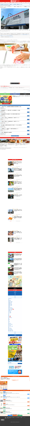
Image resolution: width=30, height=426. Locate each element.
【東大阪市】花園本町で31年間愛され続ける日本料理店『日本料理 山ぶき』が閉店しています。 (18, 210)
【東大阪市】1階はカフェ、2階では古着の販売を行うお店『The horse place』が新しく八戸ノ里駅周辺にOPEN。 (18, 195)
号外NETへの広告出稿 (15, 417)
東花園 (3, 148)
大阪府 (9, 5)
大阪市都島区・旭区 (10, 303)
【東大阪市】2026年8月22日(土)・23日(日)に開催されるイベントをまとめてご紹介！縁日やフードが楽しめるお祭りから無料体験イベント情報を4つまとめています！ (18, 182)
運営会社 (8, 417)
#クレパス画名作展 (23, 34)
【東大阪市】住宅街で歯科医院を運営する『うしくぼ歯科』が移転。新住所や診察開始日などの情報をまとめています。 (18, 259)
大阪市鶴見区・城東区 (10, 304)
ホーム (6, 417)
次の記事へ (25, 92)
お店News (13, 2)
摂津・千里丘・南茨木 (10, 317)
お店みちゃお (16, 2)
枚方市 (8, 320)
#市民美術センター (27, 34)
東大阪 (2, 148)
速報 (25, 2)
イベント (23, 2)
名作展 (0, 148)
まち (19, 2)
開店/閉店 (10, 2)
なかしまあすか (4, 149)
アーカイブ (28, 2)
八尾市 (8, 322)
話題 (21, 2)
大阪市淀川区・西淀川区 (10, 301)
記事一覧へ (15, 92)
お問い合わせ (19, 417)
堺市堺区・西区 (9, 323)
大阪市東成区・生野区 (10, 305)
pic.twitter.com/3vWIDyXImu (9, 35)
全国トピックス (2, 2)
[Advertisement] (15, 155)
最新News (5, 2)
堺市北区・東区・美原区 (10, 324)
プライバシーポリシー (24, 417)
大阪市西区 (9, 306)
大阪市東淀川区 (9, 300)
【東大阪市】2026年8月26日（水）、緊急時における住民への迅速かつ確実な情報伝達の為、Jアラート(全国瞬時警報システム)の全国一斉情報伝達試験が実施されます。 (18, 169)
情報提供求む (11, 417)
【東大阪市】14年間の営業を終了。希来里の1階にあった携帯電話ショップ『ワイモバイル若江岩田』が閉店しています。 (18, 239)
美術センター (10, 148)
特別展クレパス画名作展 (6, 148)
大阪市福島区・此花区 (10, 302)
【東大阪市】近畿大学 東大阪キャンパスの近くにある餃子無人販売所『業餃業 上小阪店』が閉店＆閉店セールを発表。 (18, 254)
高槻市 (8, 318)
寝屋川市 (9, 319)
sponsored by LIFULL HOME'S (26, 390)
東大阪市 (9, 321)
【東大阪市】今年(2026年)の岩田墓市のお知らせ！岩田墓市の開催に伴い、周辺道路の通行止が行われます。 (18, 176)
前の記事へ (5, 92)
